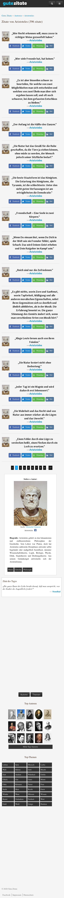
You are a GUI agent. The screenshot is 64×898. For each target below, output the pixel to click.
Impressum (17, 895)
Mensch (31, 764)
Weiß (17, 804)
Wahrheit (31, 774)
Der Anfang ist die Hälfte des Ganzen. (34, 124)
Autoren (24, 694)
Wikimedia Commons (33, 527)
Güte (5, 784)
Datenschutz (28, 895)
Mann (10, 569)
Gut (16, 779)
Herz (17, 789)
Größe (43, 774)
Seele (5, 789)
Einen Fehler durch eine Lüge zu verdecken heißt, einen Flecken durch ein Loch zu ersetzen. (34, 442)
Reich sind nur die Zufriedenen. (34, 270)
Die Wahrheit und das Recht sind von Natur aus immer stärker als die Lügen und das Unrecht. (34, 414)
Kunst (5, 799)
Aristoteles (35, 40)
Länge (30, 804)
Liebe (43, 764)
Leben (5, 764)
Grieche (18, 569)
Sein (17, 764)
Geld (5, 804)
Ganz (30, 779)
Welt (4, 769)
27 (50, 467)
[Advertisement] (30, 645)
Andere (18, 774)
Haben (18, 769)
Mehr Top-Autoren (30, 747)
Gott (30, 769)
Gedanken (19, 799)
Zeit (4, 774)
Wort (43, 799)
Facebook (6, 895)
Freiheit (31, 799)
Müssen (31, 794)
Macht (43, 769)
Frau (42, 784)
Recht (30, 789)
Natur (30, 784)
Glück (5, 779)
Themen (36, 694)
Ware (17, 794)
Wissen (43, 794)
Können (18, 784)
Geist (43, 789)
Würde (5, 794)
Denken (44, 804)
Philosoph (27, 569)
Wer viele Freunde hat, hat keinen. (34, 58)
